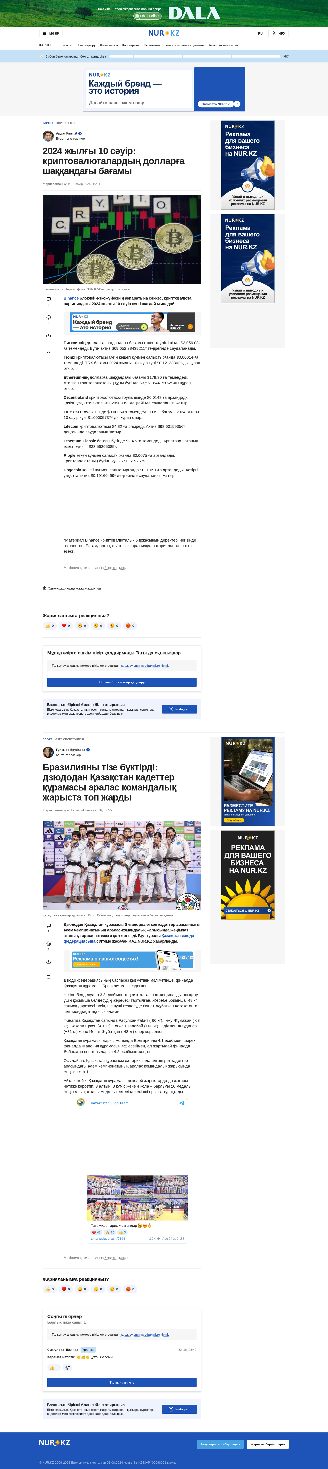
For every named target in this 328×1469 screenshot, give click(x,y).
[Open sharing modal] (49, 335)
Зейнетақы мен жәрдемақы (184, 45)
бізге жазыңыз (116, 568)
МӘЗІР (54, 33)
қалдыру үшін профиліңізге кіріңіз (144, 665)
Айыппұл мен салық (223, 45)
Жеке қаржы (109, 45)
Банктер (67, 45)
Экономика (152, 45)
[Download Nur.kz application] (164, 13)
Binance (71, 298)
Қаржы (45, 45)
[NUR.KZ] (164, 33)
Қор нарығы (130, 45)
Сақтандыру (86, 45)
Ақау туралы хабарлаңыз (220, 1444)
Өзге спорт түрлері (69, 739)
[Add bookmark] (48, 351)
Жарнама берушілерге (268, 1444)
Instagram (182, 709)
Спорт (47, 739)
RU (260, 33)
